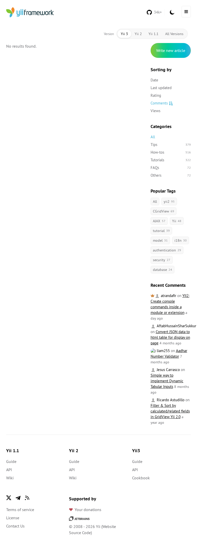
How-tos (171, 152)
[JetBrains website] (79, 518)
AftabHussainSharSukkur (176, 325)
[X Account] (8, 497)
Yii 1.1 (154, 33)
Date (154, 80)
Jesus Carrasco (168, 369)
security (161, 260)
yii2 (169, 201)
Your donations (88, 509)
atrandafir (168, 295)
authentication (167, 250)
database (162, 269)
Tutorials (171, 159)
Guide (11, 461)
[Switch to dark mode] (172, 12)
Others (171, 175)
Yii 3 (124, 33)
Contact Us (15, 525)
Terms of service (20, 509)
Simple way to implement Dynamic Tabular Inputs (167, 381)
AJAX (159, 221)
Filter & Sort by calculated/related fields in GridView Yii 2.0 (170, 411)
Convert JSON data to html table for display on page (170, 337)
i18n (180, 240)
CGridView (163, 211)
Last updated (161, 87)
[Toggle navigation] (186, 11)
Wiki (10, 477)
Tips (171, 144)
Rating (156, 95)
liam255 (163, 350)
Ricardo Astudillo (170, 399)
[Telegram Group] (18, 497)
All (153, 136)
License (12, 517)
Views (155, 110)
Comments (159, 103)
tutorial (161, 230)
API (9, 469)
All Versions (174, 33)
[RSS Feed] (27, 497)
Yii (176, 221)
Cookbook (141, 477)
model (160, 240)
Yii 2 (138, 33)
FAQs (171, 167)
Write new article (170, 50)
